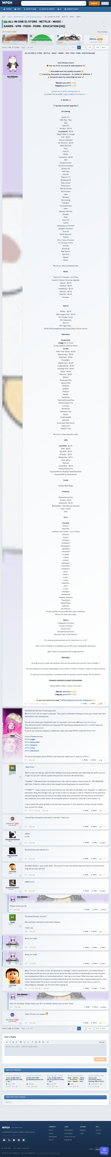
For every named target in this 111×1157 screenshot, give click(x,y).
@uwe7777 (67, 86)
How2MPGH (84, 756)
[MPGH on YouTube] (14, 1140)
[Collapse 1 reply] (7, 903)
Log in (105, 3)
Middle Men (91, 731)
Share (93, 703)
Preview (101, 1042)
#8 (25, 891)
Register (94, 3)
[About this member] (20, 80)
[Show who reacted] (105, 704)
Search (51, 1140)
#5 (25, 842)
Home (3, 17)
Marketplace (53, 1137)
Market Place (18, 17)
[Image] (36, 1042)
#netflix (9, 1102)
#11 (26, 947)
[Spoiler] (39, 1042)
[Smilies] (47, 1042)
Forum (10, 17)
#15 (26, 1023)
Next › (104, 47)
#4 (25, 826)
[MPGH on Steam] (19, 1140)
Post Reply (100, 1059)
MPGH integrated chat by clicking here (77, 700)
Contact (98, 1133)
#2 (25, 760)
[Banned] (12, 818)
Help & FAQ (68, 1140)
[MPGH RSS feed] (24, 1140)
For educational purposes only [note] (48, 1153)
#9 (10, 909)
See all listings (103, 32)
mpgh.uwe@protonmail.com (74, 94)
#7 (25, 875)
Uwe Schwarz (31, 713)
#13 (26, 988)
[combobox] (54, 3)
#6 (25, 859)
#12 (26, 963)
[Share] (104, 26)
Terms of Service (69, 1137)
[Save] (104, 21)
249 (97, 47)
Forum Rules (68, 1133)
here (42, 728)
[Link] (32, 1042)
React (103, 843)
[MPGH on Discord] (4, 1140)
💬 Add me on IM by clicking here (64, 91)
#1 (25, 703)
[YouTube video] (43, 1042)
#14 (11, 1007)
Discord (98, 1130)
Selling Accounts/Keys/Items (34, 17)
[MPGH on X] (9, 1140)
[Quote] (21, 1042)
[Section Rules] (90, 722)
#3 (25, 810)
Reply (85, 703)
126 (90, 47)
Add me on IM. (81, 640)
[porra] (17, 3)
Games (51, 1133)
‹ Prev (72, 47)
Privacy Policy (68, 1130)
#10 (26, 931)
